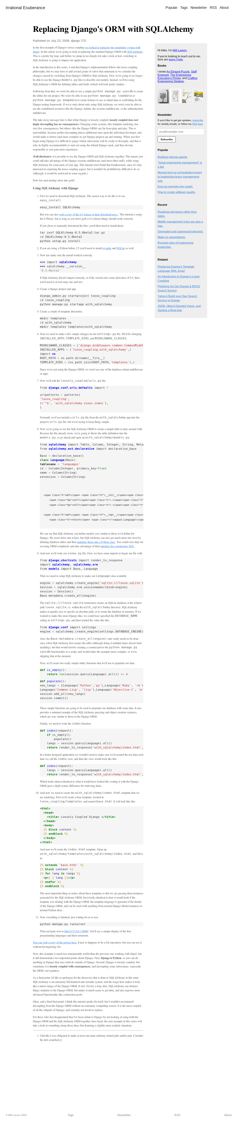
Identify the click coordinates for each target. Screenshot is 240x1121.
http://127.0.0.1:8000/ (76, 931)
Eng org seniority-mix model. (175, 186)
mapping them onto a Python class (96, 542)
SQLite (121, 248)
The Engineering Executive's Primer (174, 76)
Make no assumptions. (172, 237)
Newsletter (198, 7)
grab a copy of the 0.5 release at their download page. (88, 214)
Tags (184, 7)
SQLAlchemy (135, 51)
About (224, 7)
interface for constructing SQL (117, 546)
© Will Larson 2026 (16, 1115)
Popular (171, 7)
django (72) (78, 40)
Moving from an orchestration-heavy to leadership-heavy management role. (180, 176)
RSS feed (197, 123)
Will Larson (180, 50)
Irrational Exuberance (25, 7)
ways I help (176, 59)
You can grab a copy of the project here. (55, 942)
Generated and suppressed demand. (180, 231)
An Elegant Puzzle (178, 71)
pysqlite (107, 248)
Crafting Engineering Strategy (177, 80)
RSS (213, 7)
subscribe (197, 120)
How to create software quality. (177, 192)
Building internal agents (172, 157)
